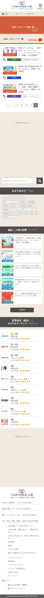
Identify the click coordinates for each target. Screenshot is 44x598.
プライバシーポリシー (16, 565)
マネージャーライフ (17, 588)
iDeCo (10, 545)
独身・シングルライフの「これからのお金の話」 (20, 515)
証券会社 (23, 202)
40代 (14, 59)
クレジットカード (30, 209)
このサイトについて (15, 557)
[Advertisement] (22, 147)
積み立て (14, 206)
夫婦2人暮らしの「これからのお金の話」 (17, 509)
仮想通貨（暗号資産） (31, 60)
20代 (4, 198)
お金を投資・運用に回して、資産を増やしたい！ (23, 531)
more (22, 309)
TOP (6, 14)
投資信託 (6, 206)
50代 (14, 96)
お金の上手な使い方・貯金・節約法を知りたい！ (23, 537)
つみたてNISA (13, 549)
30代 (14, 78)
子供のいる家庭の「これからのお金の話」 (17, 503)
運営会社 (11, 561)
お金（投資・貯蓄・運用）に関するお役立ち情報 (20, 521)
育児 (4, 217)
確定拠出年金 (7, 213)
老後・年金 (33, 213)
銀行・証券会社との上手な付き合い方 (22, 553)
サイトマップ (13, 576)
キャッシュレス (17, 209)
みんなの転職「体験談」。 (20, 585)
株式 (20, 213)
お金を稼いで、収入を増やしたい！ (21, 526)
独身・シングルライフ (31, 96)
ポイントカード (14, 217)
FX (15, 213)
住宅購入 (6, 209)
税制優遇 (31, 202)
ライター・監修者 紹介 (16, 568)
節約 (26, 213)
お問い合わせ (13, 572)
